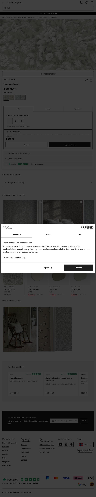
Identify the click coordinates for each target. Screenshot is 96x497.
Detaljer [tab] (48, 234)
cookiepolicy (19, 257)
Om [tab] (79, 234)
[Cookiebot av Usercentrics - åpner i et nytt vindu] (83, 227)
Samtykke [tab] (17, 234)
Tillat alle (78, 268)
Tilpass (46, 268)
